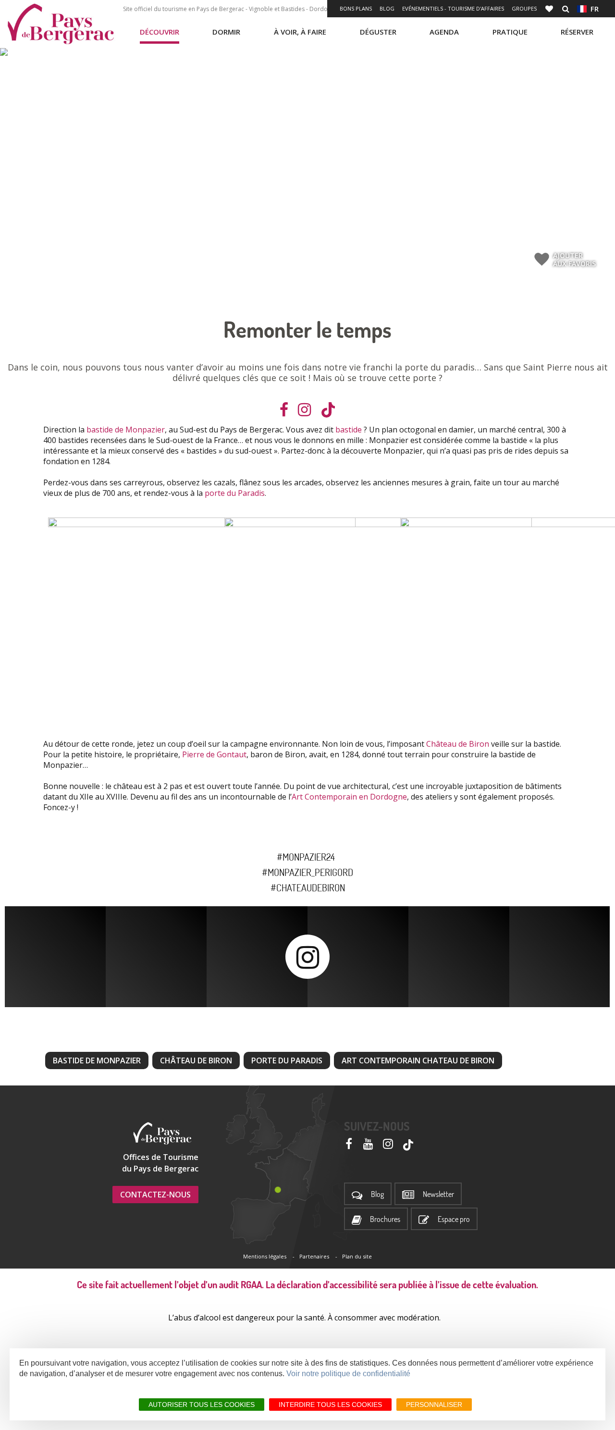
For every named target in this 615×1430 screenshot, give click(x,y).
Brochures (385, 1219)
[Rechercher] (565, 8)
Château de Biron (457, 744)
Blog (387, 8)
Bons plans (356, 8)
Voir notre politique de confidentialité (348, 1373)
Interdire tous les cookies (330, 1404)
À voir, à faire (300, 32)
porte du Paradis (235, 493)
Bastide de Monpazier (97, 1060)
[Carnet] (550, 8)
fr (593, 8)
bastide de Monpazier (125, 429)
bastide (348, 429)
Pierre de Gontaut (214, 754)
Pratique (510, 32)
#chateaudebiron (308, 887)
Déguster (378, 32)
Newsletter (438, 1194)
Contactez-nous (155, 1194)
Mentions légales (264, 1256)
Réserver (577, 32)
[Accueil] (60, 24)
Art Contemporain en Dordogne (349, 796)
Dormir (226, 32)
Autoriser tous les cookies (201, 1404)
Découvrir (159, 32)
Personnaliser (434, 1404)
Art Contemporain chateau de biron (418, 1060)
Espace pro (454, 1219)
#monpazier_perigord (307, 872)
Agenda (444, 32)
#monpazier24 (308, 857)
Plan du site (357, 1256)
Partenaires (314, 1256)
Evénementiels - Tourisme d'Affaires (453, 8)
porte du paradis (286, 1060)
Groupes (524, 8)
